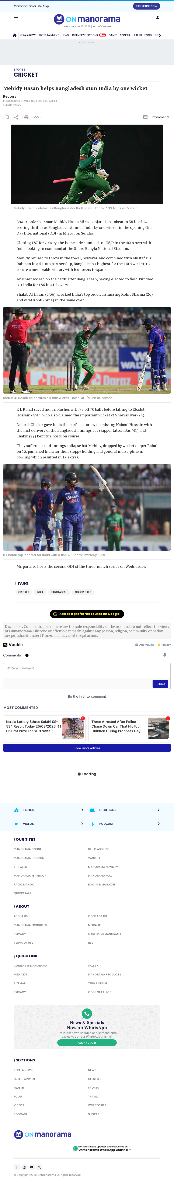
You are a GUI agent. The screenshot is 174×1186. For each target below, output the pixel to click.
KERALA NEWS (28, 35)
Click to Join (87, 1042)
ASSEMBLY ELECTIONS (88, 35)
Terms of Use (23, 943)
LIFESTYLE (94, 1079)
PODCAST (20, 1114)
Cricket (26, 75)
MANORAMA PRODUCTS (30, 925)
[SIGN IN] (157, 17)
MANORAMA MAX (100, 876)
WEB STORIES (97, 1105)
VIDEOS (19, 1105)
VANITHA (94, 858)
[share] (16, 117)
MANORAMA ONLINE (28, 849)
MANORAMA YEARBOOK (30, 876)
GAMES (113, 35)
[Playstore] (27, 1148)
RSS (90, 943)
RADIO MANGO (24, 884)
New (102, 35)
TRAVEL (93, 1097)
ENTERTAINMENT (49, 35)
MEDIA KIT (95, 925)
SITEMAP (20, 983)
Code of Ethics (99, 992)
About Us (21, 916)
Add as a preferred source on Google (89, 614)
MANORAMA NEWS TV (103, 867)
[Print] (26, 117)
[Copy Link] (36, 117)
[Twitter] (39, 1167)
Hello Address (98, 849)
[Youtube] (32, 1167)
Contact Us (97, 916)
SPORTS (125, 35)
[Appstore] (57, 1148)
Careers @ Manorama (104, 934)
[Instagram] (24, 1167)
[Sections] (16, 17)
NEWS (65, 35)
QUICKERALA (22, 893)
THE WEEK (20, 867)
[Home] (14, 35)
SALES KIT (94, 966)
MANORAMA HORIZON (29, 858)
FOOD (18, 1097)
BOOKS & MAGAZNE (101, 884)
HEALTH (137, 35)
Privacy (20, 934)
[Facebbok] (17, 1167)
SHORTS (93, 1114)
